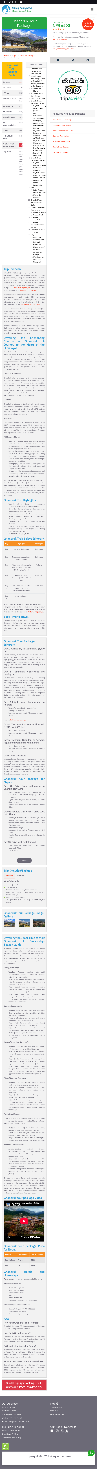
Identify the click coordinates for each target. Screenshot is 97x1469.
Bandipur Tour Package (61, 136)
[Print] (87, 60)
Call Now (24, 860)
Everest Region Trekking (10, 1434)
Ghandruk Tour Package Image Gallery (36, 202)
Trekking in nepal (56, 1407)
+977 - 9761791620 (30, 1387)
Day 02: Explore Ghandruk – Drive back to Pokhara (39, 175)
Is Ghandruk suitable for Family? (37, 252)
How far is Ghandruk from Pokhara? (38, 239)
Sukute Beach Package (61, 147)
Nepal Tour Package (26, 56)
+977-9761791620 (60, 39)
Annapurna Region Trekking (11, 1430)
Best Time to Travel (38, 98)
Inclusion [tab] (9, 875)
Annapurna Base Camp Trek (63, 131)
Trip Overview (36, 74)
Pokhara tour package (35, 612)
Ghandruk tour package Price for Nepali (37, 224)
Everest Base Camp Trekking (11, 1438)
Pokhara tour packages (21, 288)
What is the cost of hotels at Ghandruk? (39, 259)
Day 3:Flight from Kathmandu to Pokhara (39, 125)
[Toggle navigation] (92, 9)
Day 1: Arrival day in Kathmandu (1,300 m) (39, 108)
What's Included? (39, 193)
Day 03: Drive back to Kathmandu (38, 182)
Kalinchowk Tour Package (62, 120)
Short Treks (54, 1411)
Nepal (14, 56)
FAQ (32, 235)
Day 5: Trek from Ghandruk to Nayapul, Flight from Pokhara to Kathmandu (39, 145)
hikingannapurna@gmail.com (63, 49)
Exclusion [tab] (20, 876)
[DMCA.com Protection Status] (5, 1446)
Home (7, 56)
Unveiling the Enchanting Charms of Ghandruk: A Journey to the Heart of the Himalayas (38, 81)
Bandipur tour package (28, 290)
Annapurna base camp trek (30, 304)
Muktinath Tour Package (61, 141)
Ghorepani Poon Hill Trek (62, 125)
